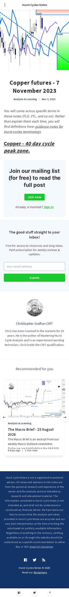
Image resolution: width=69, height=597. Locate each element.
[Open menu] (5, 5)
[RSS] (43, 560)
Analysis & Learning (25, 99)
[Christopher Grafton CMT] (34, 307)
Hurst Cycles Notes (34, 5)
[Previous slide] (4, 417)
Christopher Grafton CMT (34, 323)
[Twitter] (35, 593)
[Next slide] (65, 417)
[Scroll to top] (50, 593)
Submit (34, 278)
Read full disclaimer (41, 546)
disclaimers (40, 572)
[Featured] (59, 386)
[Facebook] (19, 593)
